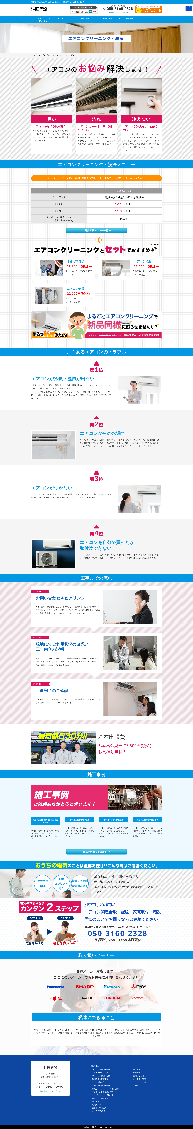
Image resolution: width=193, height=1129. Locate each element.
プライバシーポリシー (142, 1082)
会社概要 (136, 1072)
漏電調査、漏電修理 (100, 1098)
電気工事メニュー (97, 1066)
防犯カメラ (96, 1104)
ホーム (136, 1085)
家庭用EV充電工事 (99, 1108)
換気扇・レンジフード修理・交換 (105, 1088)
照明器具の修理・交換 (101, 1085)
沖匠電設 (93, 1127)
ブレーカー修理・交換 (101, 1076)
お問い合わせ (138, 1076)
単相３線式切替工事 (100, 1079)
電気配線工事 (97, 1101)
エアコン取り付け (99, 1082)
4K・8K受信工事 (98, 1111)
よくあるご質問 (139, 1079)
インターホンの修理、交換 (103, 1092)
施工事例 (136, 1069)
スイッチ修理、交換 (100, 1072)
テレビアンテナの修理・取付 (103, 1095)
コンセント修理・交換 (101, 1069)
